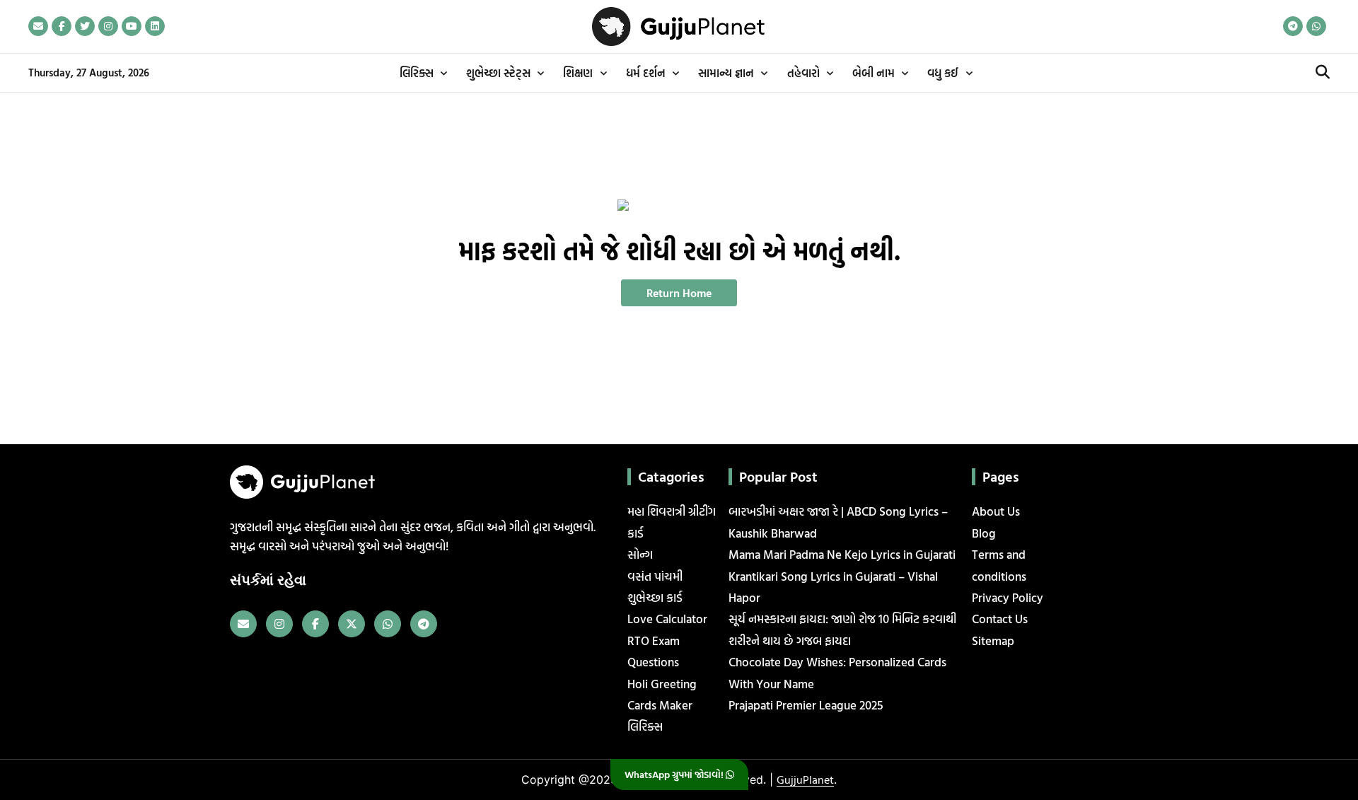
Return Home (679, 292)
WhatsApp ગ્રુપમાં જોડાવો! (675, 774)
